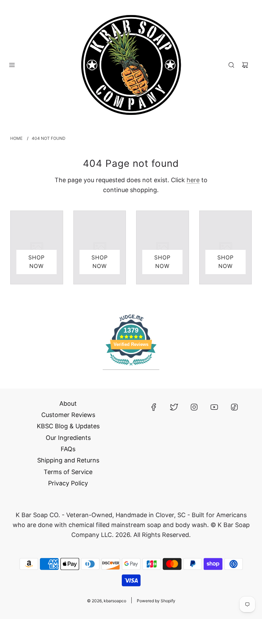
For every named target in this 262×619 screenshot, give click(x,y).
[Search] (231, 65)
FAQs (68, 449)
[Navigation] (12, 65)
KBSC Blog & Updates (68, 426)
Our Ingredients (68, 437)
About (68, 403)
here (193, 180)
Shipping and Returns (68, 460)
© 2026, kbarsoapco (106, 600)
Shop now (36, 262)
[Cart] (245, 65)
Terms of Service (68, 471)
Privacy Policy (68, 483)
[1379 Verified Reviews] (131, 366)
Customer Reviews (68, 414)
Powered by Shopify (156, 600)
